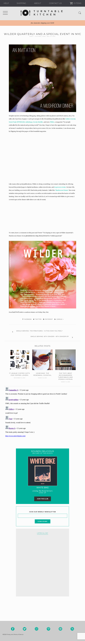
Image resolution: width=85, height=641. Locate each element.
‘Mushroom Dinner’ (62, 190)
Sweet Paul (12, 122)
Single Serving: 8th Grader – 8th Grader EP (50, 336)
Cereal (35, 122)
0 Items (77, 3)
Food (44, 36)
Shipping (21, 3)
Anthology (28, 122)
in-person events (60, 187)
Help (6, 3)
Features (38, 36)
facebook (27, 319)
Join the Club (42, 499)
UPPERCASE (21, 122)
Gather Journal (70, 119)
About (37, 3)
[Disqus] (42, 414)
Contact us (55, 3)
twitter (38, 319)
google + (60, 319)
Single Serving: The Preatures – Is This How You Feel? (39, 331)
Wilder (52, 122)
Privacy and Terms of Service (15, 634)
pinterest (48, 319)
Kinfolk (40, 122)
